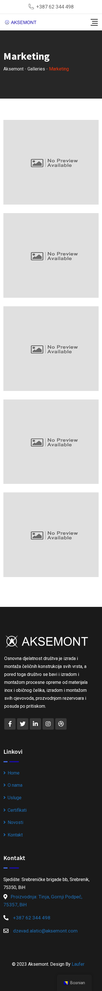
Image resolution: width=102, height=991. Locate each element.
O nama (15, 785)
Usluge (15, 797)
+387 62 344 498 (55, 7)
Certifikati (17, 810)
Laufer (78, 964)
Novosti (15, 822)
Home (14, 773)
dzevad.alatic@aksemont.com (45, 931)
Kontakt (15, 835)
